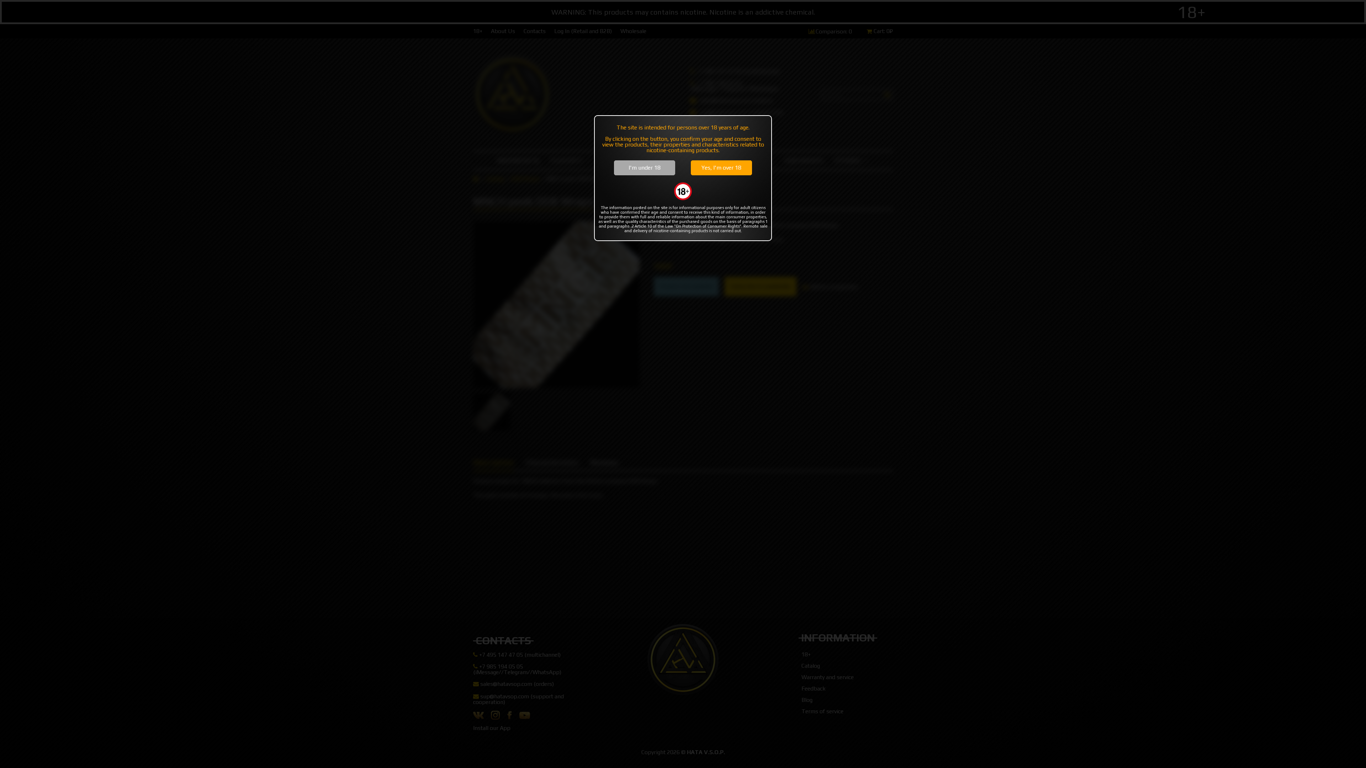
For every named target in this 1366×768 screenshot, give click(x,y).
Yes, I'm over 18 (721, 167)
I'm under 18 (645, 167)
